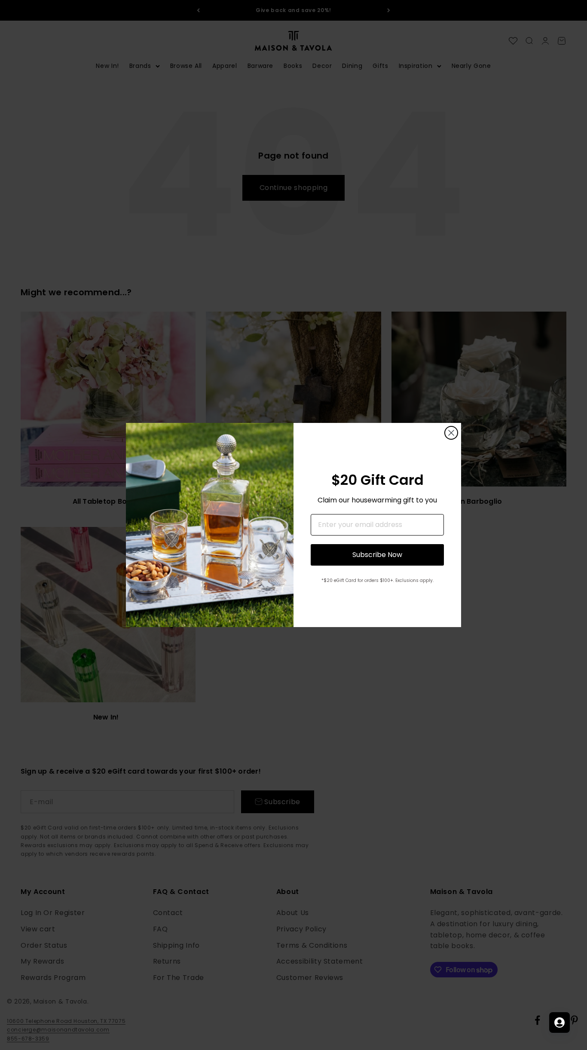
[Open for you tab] (559, 1022)
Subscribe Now (377, 555)
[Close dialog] (451, 432)
